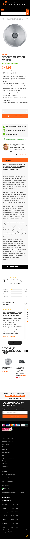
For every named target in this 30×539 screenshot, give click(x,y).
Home (3, 18)
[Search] (27, 13)
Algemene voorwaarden (8, 458)
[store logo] (15, 4)
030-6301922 (23, 155)
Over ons (4, 463)
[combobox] (15, 13)
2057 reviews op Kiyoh (9, 73)
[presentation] (27, 351)
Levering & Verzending (8, 438)
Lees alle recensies (16, 283)
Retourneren (5, 444)
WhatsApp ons (8, 489)
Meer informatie (12, 267)
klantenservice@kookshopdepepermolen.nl (14, 492)
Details (8, 160)
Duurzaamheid (6, 452)
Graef (26, 18)
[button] (5, 383)
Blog (3, 455)
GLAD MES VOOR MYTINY (7, 368)
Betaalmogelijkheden (7, 441)
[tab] (15, 160)
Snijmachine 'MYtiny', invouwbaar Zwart (20, 369)
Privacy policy (5, 461)
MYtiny (4, 19)
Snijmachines (20, 18)
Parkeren (4, 449)
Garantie (4, 447)
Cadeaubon (5, 466)
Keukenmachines (11, 18)
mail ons (12, 155)
